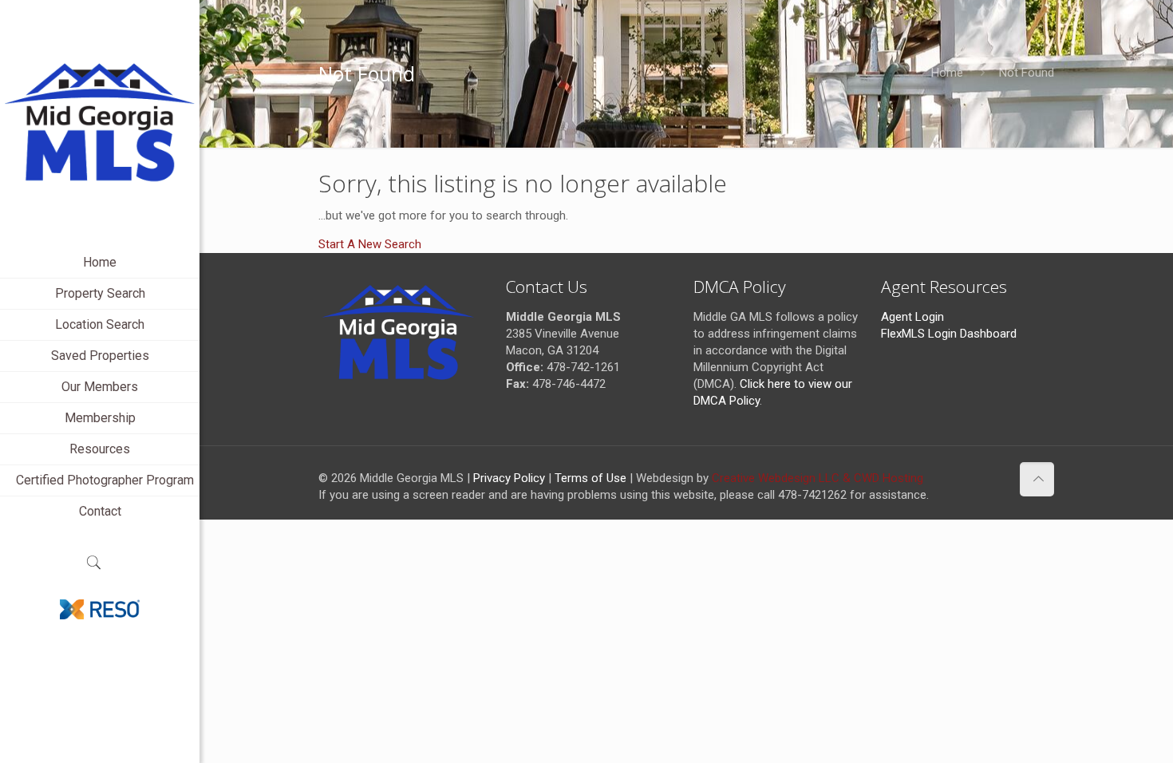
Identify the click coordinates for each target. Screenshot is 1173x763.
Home (947, 72)
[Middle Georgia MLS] (99, 123)
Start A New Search (369, 244)
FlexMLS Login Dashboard (949, 333)
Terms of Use (590, 478)
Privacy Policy (509, 478)
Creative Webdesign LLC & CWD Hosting (817, 478)
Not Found (1026, 72)
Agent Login (912, 317)
